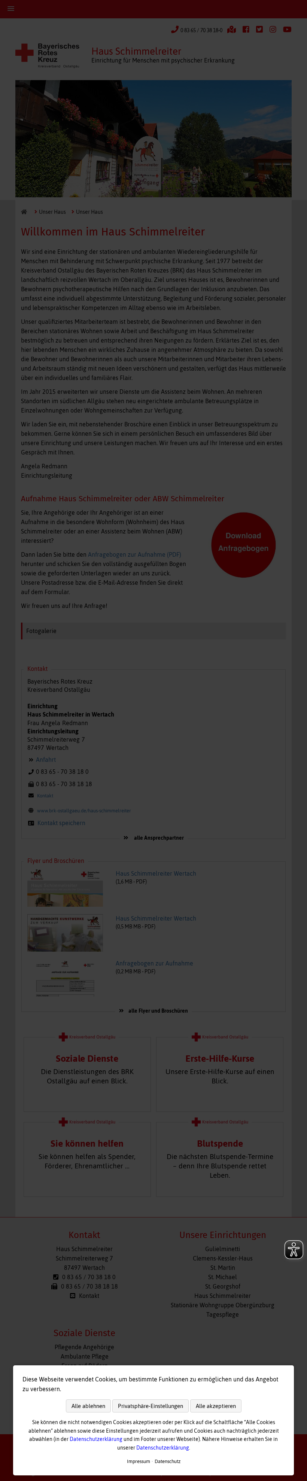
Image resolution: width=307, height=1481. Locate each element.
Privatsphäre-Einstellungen (150, 1406)
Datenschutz (167, 1461)
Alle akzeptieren (216, 1406)
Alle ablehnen (88, 1406)
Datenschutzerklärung (96, 1439)
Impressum (138, 1461)
